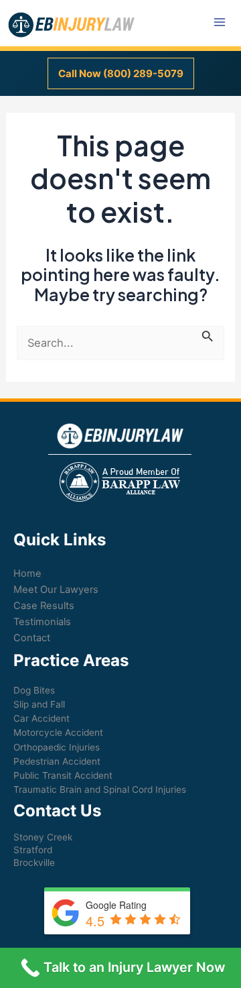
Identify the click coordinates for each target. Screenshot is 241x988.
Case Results (43, 606)
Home (27, 573)
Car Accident (41, 718)
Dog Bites (34, 690)
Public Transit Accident (62, 775)
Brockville (34, 862)
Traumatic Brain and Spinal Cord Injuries (99, 789)
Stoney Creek (42, 837)
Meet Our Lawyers (55, 590)
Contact (31, 638)
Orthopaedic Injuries (56, 747)
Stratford (32, 849)
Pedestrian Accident (56, 761)
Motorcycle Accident (58, 732)
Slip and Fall (39, 704)
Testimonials (42, 622)
